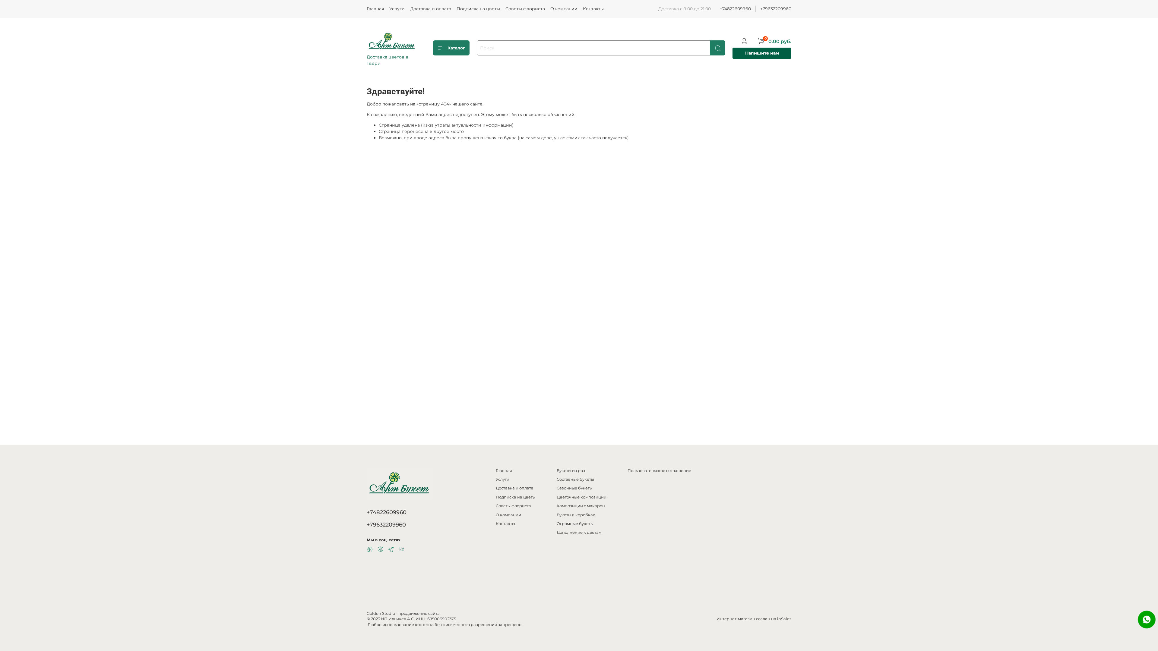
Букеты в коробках (576, 515)
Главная (375, 8)
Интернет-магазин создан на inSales (754, 619)
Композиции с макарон (581, 506)
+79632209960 (775, 8)
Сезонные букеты (575, 488)
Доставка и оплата (430, 8)
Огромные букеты (575, 523)
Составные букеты (575, 479)
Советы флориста (525, 8)
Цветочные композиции (581, 497)
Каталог (456, 48)
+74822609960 (735, 8)
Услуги (397, 8)
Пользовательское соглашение (659, 470)
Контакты (593, 8)
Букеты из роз (571, 470)
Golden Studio (381, 613)
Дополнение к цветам (579, 532)
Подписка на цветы (478, 8)
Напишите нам (762, 53)
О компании (563, 8)
